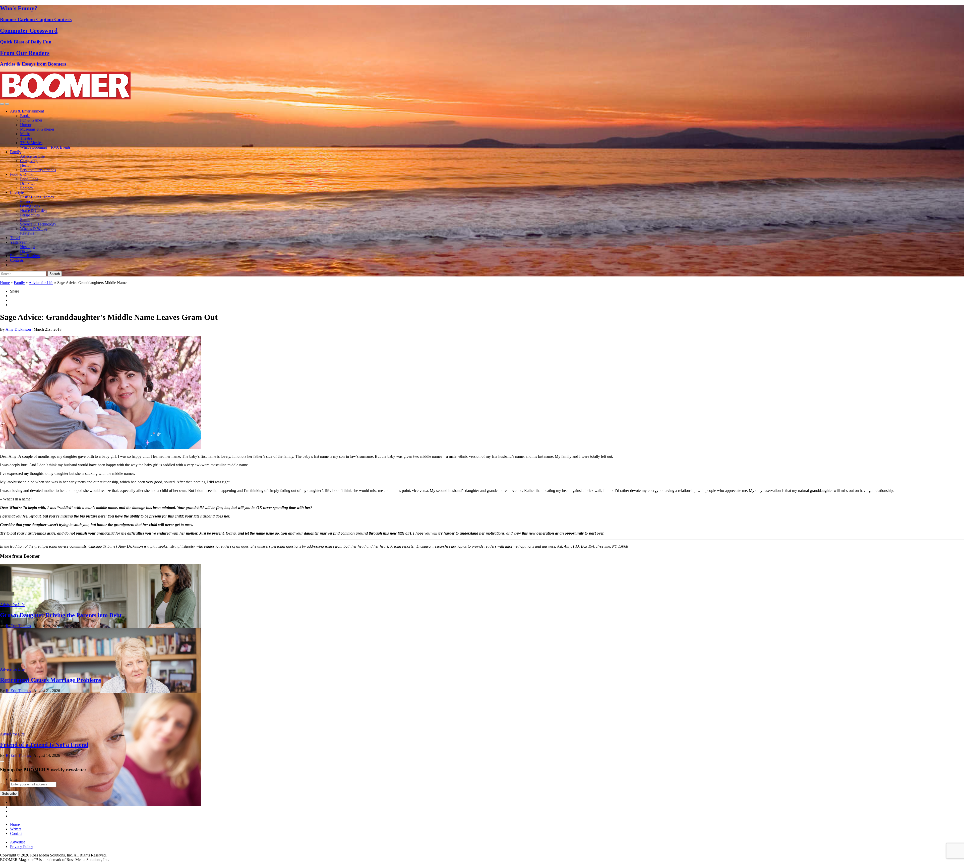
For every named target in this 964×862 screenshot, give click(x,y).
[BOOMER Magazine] (65, 98)
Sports (25, 219)
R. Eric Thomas (18, 626)
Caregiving (29, 161)
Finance (26, 201)
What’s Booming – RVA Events (45, 147)
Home (5, 282)
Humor (25, 125)
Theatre (26, 138)
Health (25, 165)
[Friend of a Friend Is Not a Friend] (100, 804)
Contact (16, 833)
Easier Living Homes (37, 197)
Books (25, 115)
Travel (15, 238)
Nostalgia (27, 247)
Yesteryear (18, 242)
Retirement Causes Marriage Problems (50, 680)
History (26, 251)
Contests (17, 260)
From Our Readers (25, 256)
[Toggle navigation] (2, 104)
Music (25, 134)
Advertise (17, 842)
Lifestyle (17, 192)
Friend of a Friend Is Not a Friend (44, 744)
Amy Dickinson (18, 329)
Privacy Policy (21, 846)
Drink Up (27, 183)
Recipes (26, 188)
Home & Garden (33, 210)
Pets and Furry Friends (38, 170)
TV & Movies (31, 143)
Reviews (27, 233)
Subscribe (9, 793)
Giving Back (30, 206)
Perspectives (30, 215)
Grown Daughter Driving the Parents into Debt (61, 615)
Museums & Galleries (37, 129)
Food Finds (29, 179)
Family (15, 152)
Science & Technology (38, 224)
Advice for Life (32, 156)
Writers (15, 829)
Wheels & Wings (33, 228)
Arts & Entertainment (27, 111)
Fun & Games (31, 120)
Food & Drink (21, 174)
